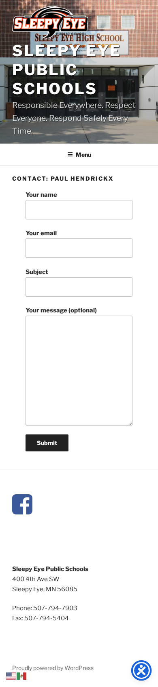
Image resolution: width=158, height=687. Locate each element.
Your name (41, 194)
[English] (11, 675)
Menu (83, 154)
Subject (37, 272)
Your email (41, 233)
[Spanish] (22, 675)
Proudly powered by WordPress (53, 667)
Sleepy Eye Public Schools (66, 70)
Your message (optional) (61, 310)
